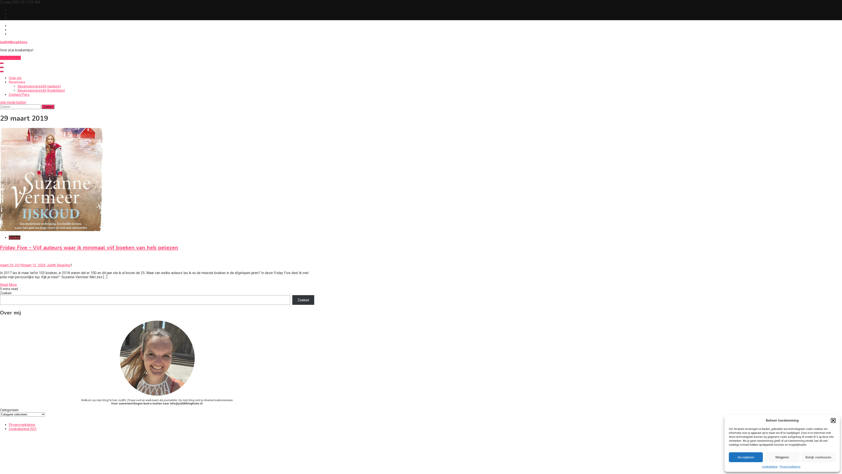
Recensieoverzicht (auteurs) (39, 86)
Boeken (14, 237)
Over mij (15, 78)
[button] (833, 420)
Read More (8, 285)
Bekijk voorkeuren (818, 457)
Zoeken (6, 293)
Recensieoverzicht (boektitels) (41, 90)
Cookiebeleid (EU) (22, 429)
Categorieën (9, 410)
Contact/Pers (19, 95)
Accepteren (746, 457)
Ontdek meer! (10, 58)
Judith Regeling (58, 265)
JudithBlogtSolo (13, 42)
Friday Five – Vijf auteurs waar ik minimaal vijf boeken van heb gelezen (89, 247)
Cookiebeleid (770, 466)
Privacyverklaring (790, 466)
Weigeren (782, 457)
